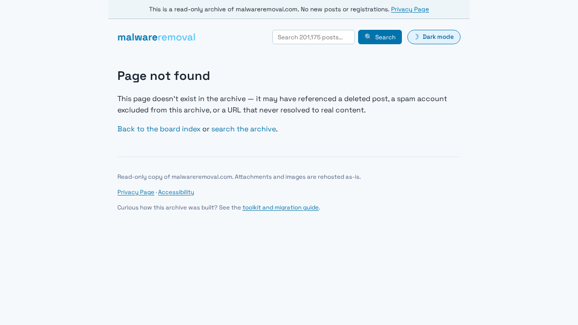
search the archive (243, 129)
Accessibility (176, 192)
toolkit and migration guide (280, 207)
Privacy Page (410, 9)
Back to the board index (158, 129)
